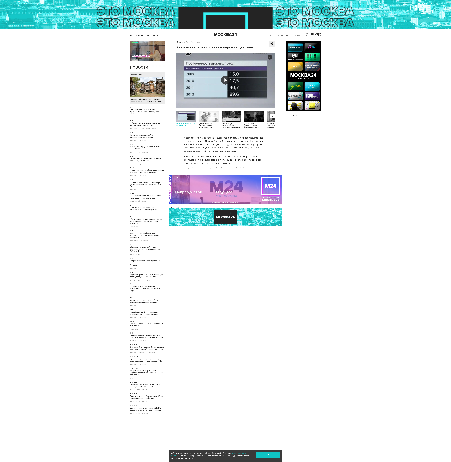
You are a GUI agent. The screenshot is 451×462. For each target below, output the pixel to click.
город (154, 129)
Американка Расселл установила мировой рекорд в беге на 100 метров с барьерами (146, 372)
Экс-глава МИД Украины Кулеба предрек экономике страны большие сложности (147, 348)
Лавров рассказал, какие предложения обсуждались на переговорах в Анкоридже (146, 263)
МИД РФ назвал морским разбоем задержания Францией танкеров (144, 301)
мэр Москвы (134, 129)
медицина (133, 201)
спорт (132, 378)
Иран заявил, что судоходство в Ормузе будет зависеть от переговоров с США (146, 360)
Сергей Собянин (242, 168)
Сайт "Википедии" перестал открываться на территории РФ (143, 208)
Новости (139, 67)
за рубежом (142, 140)
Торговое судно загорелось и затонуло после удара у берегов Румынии (146, 275)
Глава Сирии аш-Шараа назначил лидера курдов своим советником (144, 313)
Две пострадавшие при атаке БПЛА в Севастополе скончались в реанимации (146, 409)
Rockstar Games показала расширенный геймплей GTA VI (146, 324)
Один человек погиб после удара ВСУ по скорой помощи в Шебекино (146, 397)
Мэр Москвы (136, 74)
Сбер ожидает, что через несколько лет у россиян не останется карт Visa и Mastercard (146, 221)
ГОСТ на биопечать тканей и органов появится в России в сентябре (145, 197)
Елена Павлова (221, 168)
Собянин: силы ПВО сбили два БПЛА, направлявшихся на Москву (145, 124)
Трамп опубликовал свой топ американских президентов (142, 136)
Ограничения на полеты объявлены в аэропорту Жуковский (145, 159)
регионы (154, 117)
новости (231, 168)
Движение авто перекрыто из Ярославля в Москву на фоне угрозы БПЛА (145, 111)
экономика (134, 227)
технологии (134, 213)
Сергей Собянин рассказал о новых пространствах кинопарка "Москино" (147, 100)
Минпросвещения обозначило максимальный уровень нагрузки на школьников (145, 235)
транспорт (134, 117)
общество (142, 201)
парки (200, 168)
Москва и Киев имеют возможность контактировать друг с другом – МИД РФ (145, 184)
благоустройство (190, 168)
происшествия (144, 117)
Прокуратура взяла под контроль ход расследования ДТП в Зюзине (145, 385)
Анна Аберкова (209, 168)
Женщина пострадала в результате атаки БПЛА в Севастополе (145, 147)
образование (135, 240)
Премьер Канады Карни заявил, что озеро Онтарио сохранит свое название (147, 336)
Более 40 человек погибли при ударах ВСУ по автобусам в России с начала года (145, 288)
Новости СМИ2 (174, 207)
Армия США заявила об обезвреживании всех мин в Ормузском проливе (147, 171)
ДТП (143, 390)
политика (133, 140)
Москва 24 (225, 34)
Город (198, 42)
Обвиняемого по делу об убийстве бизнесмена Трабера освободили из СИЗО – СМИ (145, 249)
